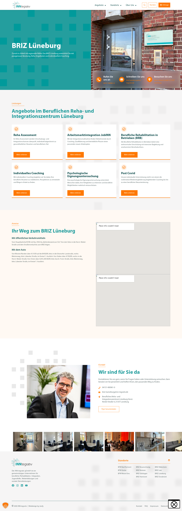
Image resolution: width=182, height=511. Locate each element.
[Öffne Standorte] (121, 5)
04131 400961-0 (109, 83)
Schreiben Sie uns (135, 77)
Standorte (123, 461)
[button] (5, 505)
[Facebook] (13, 485)
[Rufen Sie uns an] (98, 79)
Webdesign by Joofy (36, 506)
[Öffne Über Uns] (136, 5)
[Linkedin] (22, 485)
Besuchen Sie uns (163, 77)
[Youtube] (26, 485)
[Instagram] (17, 485)
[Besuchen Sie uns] (149, 79)
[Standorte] (169, 460)
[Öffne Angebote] (105, 5)
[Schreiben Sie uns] (121, 79)
